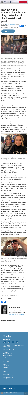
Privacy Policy (6, 356)
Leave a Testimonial (7, 378)
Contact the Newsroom (8, 377)
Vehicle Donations (6, 365)
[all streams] (26, 393)
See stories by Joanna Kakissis (16, 314)
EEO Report (5, 352)
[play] (2, 393)
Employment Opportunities (8, 375)
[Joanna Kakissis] (4, 309)
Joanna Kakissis (10, 24)
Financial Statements (7, 355)
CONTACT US (5, 371)
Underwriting (5, 367)
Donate (24, 2)
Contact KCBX (6, 374)
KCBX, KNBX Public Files (8, 353)
